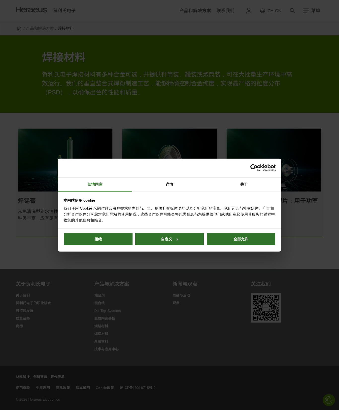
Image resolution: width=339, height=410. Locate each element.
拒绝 (98, 239)
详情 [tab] (169, 184)
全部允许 (241, 239)
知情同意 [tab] (95, 184)
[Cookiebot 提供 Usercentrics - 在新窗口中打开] (254, 168)
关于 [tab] (244, 184)
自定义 (166, 239)
